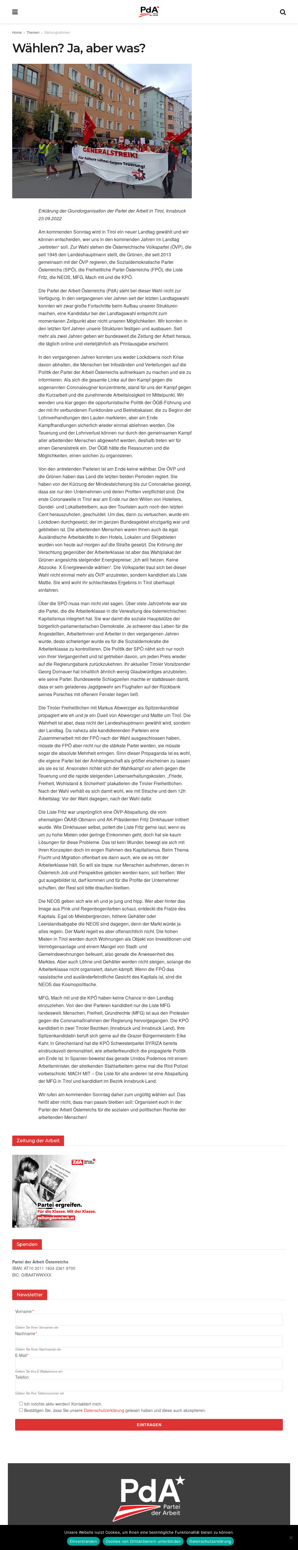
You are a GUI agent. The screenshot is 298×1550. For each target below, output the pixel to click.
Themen (33, 32)
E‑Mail (21, 1355)
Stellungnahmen (57, 32)
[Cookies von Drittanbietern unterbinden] (291, 1537)
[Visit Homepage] (149, 11)
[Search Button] (283, 11)
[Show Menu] (15, 11)
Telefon (22, 1377)
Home (17, 32)
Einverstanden (83, 1541)
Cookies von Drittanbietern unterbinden (143, 1541)
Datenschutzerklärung (104, 1410)
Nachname (26, 1333)
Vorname (24, 1311)
